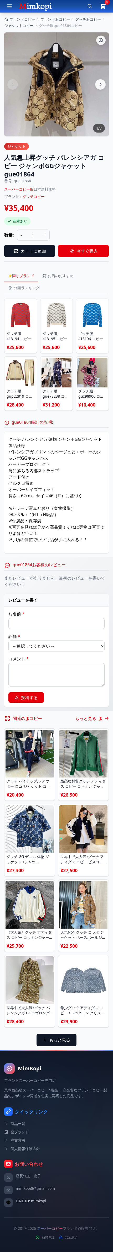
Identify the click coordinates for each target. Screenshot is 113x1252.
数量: (9, 235)
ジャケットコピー (19, 25)
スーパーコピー (50, 1228)
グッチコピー (34, 196)
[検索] (90, 6)
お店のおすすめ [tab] (61, 275)
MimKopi (29, 1068)
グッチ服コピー (88, 19)
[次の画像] (100, 84)
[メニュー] (9, 6)
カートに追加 (33, 251)
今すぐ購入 (87, 251)
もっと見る (59, 1040)
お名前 (16, 614)
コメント (18, 659)
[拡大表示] (101, 40)
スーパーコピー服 (19, 189)
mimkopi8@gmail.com (35, 1188)
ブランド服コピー (55, 19)
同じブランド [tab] (21, 275)
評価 (14, 636)
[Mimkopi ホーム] (35, 6)
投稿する (29, 697)
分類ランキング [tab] (26, 287)
